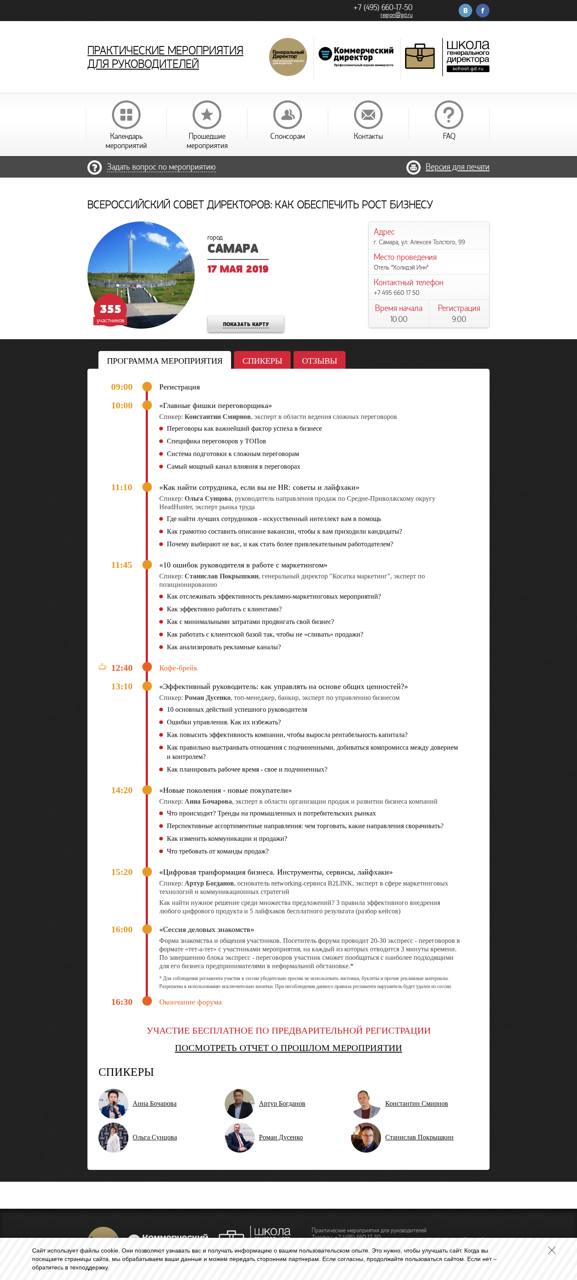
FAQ (449, 136)
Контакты (368, 136)
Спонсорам (287, 136)
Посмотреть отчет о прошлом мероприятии (288, 1047)
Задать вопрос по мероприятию (161, 167)
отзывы (319, 360)
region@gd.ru (397, 15)
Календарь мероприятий (126, 141)
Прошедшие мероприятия (207, 141)
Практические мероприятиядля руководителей (165, 57)
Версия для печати (458, 167)
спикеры (262, 360)
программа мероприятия (165, 360)
